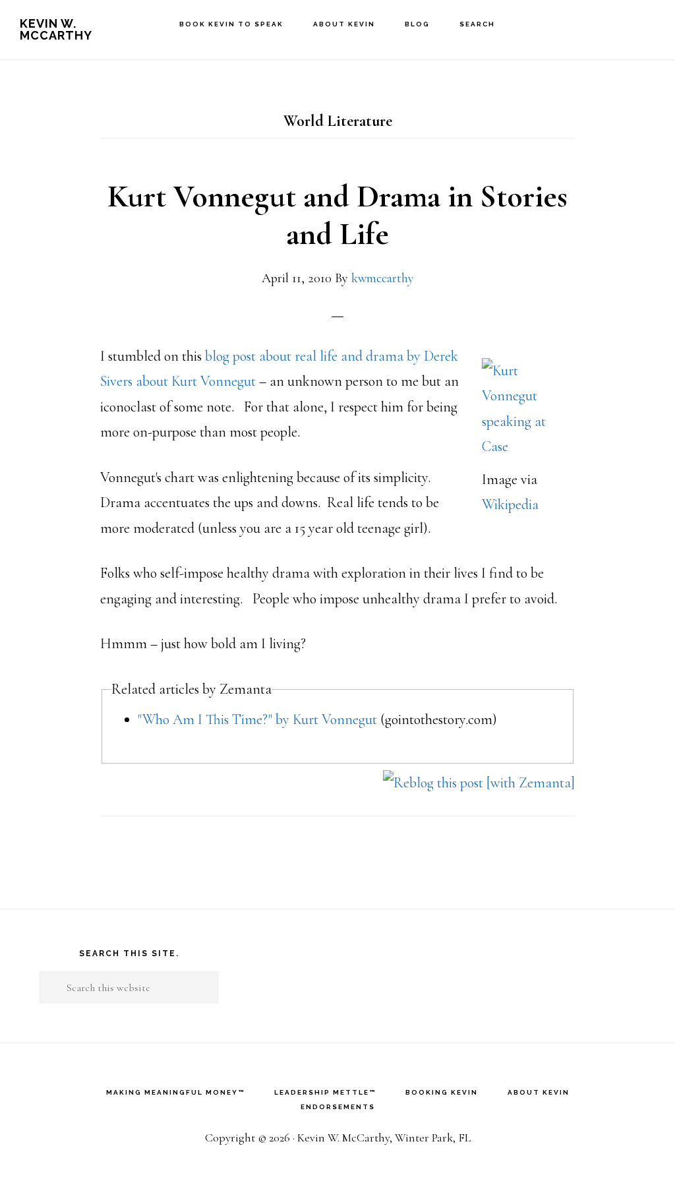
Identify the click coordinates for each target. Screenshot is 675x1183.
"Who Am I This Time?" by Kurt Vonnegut (257, 719)
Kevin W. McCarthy (56, 29)
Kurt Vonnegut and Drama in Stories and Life (337, 215)
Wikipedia (510, 504)
